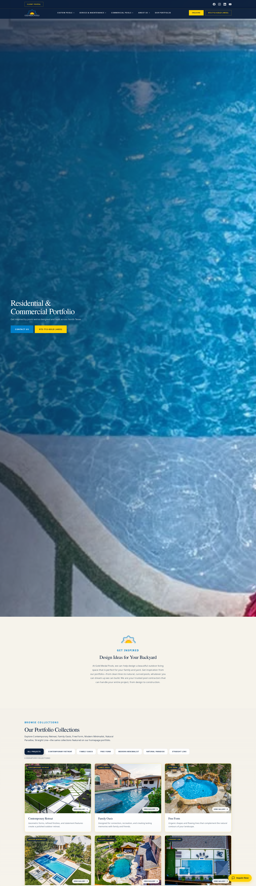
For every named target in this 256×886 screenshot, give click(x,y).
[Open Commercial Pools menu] (132, 13)
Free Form (105, 751)
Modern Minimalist (128, 751)
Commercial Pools (121, 13)
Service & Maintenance (91, 13)
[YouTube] (230, 4)
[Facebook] (214, 4)
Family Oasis (86, 751)
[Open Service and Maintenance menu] (105, 13)
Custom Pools (65, 13)
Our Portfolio (163, 13)
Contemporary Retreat (60, 751)
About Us (143, 13)
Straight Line (179, 751)
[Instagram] (219, 4)
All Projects (34, 751)
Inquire (196, 13)
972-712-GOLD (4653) (218, 13)
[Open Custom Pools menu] (74, 13)
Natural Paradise (155, 751)
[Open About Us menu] (149, 13)
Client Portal (34, 4)
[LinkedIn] (224, 4)
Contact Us (22, 329)
